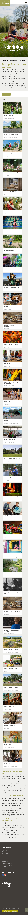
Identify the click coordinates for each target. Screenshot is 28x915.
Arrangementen (13, 60)
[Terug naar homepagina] (7, 60)
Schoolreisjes (22, 60)
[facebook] (3, 875)
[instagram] (5, 875)
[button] (26, 2)
